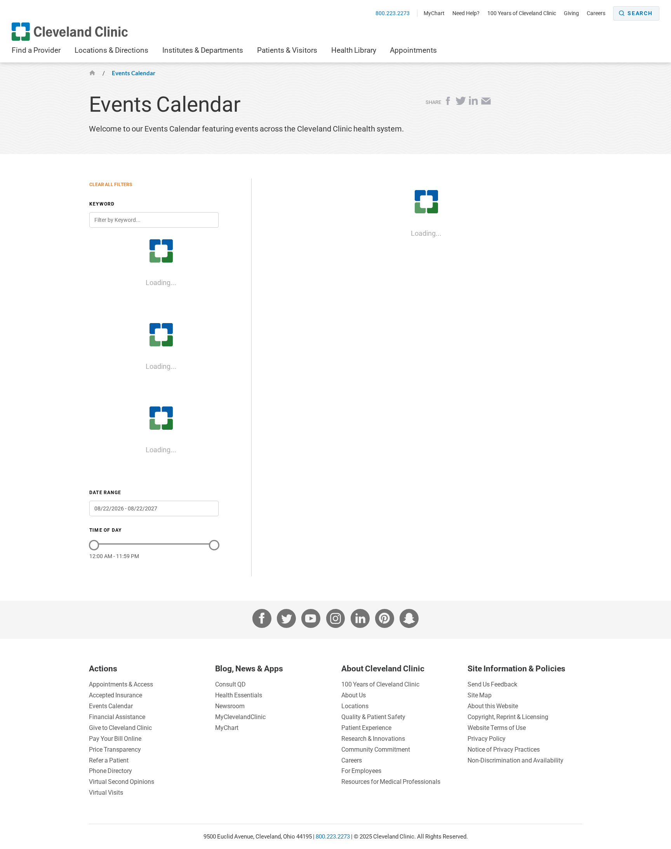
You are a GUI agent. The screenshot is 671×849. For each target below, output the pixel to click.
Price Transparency (115, 749)
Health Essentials (238, 695)
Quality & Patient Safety (373, 717)
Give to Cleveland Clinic (120, 727)
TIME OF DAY (105, 530)
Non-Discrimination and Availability (515, 760)
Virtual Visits (106, 792)
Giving (571, 13)
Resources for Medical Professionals (390, 781)
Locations (355, 706)
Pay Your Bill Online (115, 738)
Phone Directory (110, 771)
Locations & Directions (111, 50)
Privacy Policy (487, 738)
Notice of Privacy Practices (504, 749)
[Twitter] (461, 104)
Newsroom (230, 706)
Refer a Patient (109, 760)
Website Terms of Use (497, 727)
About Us (353, 695)
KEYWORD (102, 204)
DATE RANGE (105, 492)
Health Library (353, 50)
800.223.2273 (393, 13)
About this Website (493, 706)
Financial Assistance (117, 717)
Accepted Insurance (115, 695)
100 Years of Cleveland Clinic (521, 13)
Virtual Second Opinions (121, 781)
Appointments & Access (121, 684)
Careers (596, 13)
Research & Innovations (373, 738)
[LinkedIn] (474, 104)
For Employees (361, 771)
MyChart (434, 13)
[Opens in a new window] (70, 31)
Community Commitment (375, 749)
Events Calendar (133, 73)
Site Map (480, 695)
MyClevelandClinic (240, 717)
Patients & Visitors (287, 50)
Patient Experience (366, 727)
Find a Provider (36, 50)
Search (640, 13)
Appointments (413, 50)
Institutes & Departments (202, 50)
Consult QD (230, 684)
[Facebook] (449, 104)
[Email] (486, 104)
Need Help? (466, 13)
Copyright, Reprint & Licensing (508, 717)
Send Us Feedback (492, 684)
